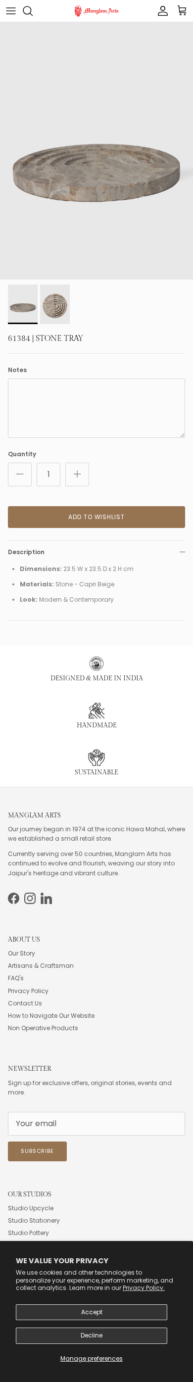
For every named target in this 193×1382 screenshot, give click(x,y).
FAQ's (16, 978)
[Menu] (11, 11)
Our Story (21, 953)
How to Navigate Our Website (51, 1015)
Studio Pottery (28, 1233)
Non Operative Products (43, 1028)
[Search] (33, 11)
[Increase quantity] (77, 474)
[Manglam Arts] (96, 11)
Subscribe (37, 1151)
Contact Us (25, 1003)
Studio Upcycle (30, 1208)
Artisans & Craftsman (41, 965)
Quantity (22, 454)
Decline (91, 1335)
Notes (17, 370)
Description (26, 552)
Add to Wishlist (96, 517)
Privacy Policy (28, 991)
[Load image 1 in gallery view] (96, 151)
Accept (91, 1312)
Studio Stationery (34, 1220)
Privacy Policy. (144, 1288)
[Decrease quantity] (20, 474)
